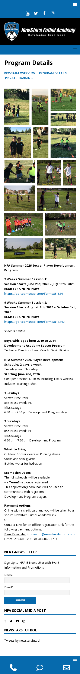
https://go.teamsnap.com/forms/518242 (34, 322)
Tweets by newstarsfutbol (22, 640)
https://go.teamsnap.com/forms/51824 (33, 294)
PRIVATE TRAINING (19, 78)
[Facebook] (44, 13)
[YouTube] (27, 13)
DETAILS (61, 73)
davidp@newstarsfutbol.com (53, 534)
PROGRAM (47, 73)
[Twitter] (36, 13)
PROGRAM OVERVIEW (19, 73)
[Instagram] (52, 13)
